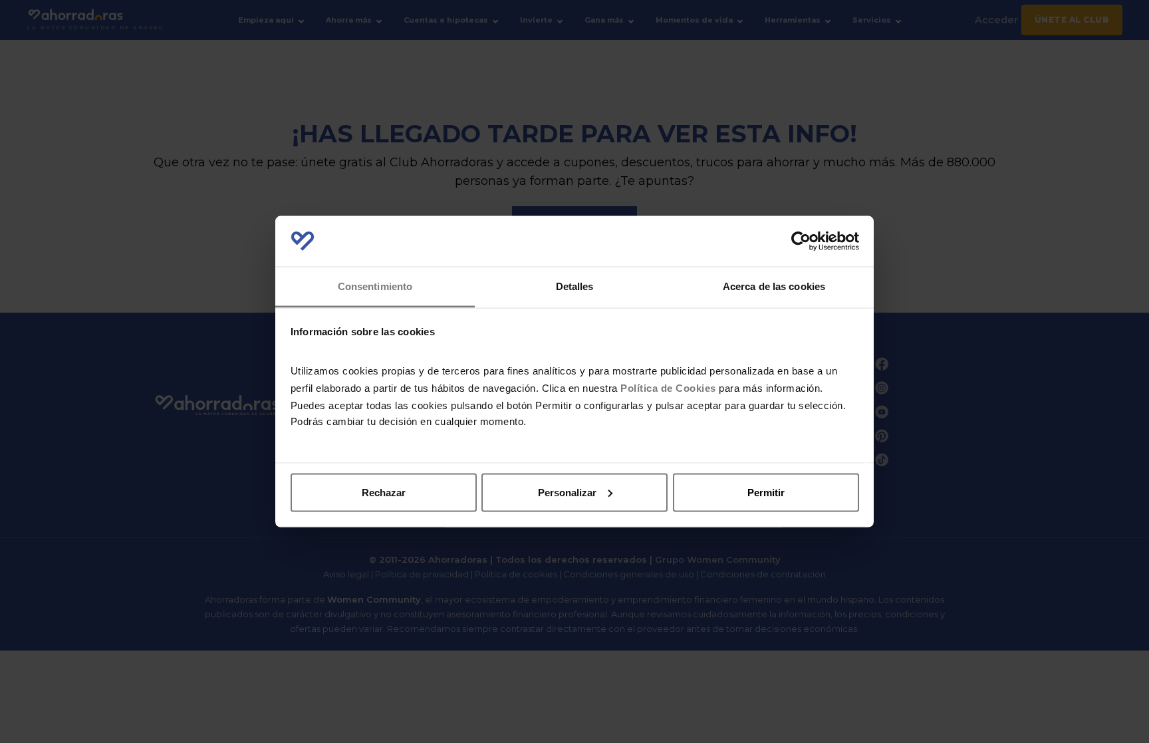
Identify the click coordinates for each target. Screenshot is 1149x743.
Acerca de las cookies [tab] (774, 286)
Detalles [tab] (575, 286)
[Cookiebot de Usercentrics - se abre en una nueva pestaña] (801, 241)
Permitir (766, 492)
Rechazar (384, 492)
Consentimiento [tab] (375, 286)
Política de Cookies (668, 388)
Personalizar (567, 492)
